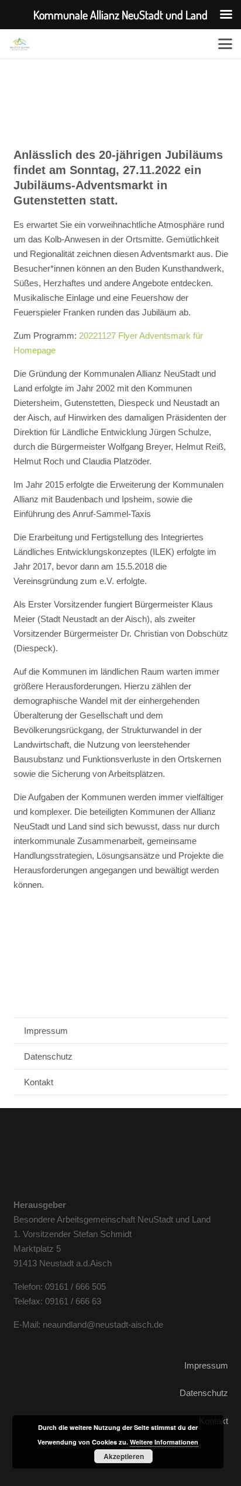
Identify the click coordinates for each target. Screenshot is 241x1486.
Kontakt (38, 1082)
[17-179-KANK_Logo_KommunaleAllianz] (19, 43)
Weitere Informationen (164, 1442)
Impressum (46, 1031)
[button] (225, 44)
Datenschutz (48, 1056)
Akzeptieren (124, 1456)
